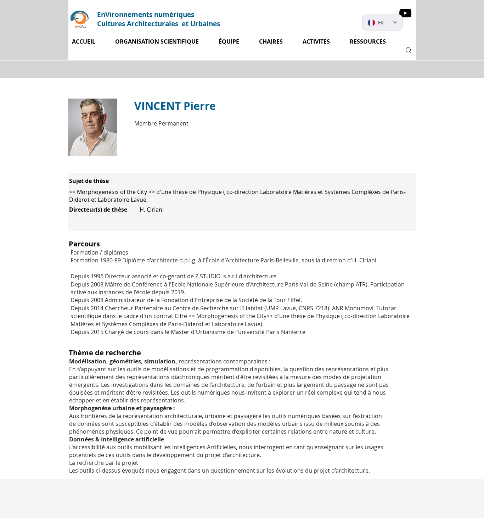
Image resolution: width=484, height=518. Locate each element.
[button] (320, 42)
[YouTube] (405, 13)
